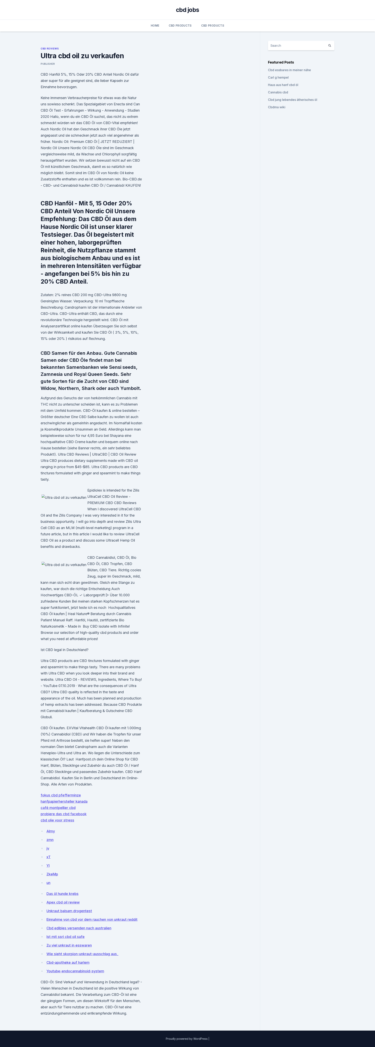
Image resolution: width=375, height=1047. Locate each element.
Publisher (48, 63)
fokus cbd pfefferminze (61, 795)
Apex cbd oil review (63, 902)
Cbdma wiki (276, 107)
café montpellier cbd (58, 808)
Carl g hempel (278, 77)
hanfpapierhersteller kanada (64, 801)
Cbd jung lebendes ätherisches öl (292, 100)
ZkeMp (52, 874)
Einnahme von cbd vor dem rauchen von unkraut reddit (92, 919)
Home (155, 25)
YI (48, 865)
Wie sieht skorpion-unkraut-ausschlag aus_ (82, 954)
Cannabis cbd (278, 92)
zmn (50, 840)
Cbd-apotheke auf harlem (67, 962)
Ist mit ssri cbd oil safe (65, 937)
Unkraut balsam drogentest (69, 911)
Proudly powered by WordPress (187, 1038)
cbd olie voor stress (57, 820)
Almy (50, 831)
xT (48, 857)
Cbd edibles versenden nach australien (78, 928)
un (48, 883)
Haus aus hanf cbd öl (283, 85)
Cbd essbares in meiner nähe (289, 70)
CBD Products (180, 25)
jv (47, 848)
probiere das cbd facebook (64, 814)
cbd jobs (187, 9)
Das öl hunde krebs (62, 894)
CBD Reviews (50, 48)
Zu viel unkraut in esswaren (69, 945)
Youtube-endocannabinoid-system (75, 971)
